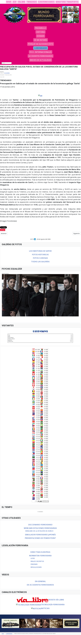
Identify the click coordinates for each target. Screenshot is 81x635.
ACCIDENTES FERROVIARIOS (40, 56)
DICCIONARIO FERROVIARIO (40, 524)
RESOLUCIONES (36, 567)
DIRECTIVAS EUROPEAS (40, 552)
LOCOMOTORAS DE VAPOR (40, 251)
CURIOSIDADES (40, 48)
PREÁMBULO (40, 28)
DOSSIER (40, 36)
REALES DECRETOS (37, 561)
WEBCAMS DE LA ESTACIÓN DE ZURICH (39, 531)
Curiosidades (7, 72)
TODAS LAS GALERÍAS (40, 261)
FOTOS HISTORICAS (40, 254)
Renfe (8, 2)
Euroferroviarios (46, 2)
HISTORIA (40, 32)
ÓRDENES (34, 564)
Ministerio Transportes (67, 2)
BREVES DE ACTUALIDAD (40, 60)
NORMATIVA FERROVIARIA (40, 555)
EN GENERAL (40, 581)
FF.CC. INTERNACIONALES (40, 52)
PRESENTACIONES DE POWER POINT (40, 538)
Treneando (31, 2)
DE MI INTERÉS (40, 40)
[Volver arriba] (78, 632)
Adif (14, 2)
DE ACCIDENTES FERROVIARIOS (40, 585)
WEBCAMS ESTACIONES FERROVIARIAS (40, 528)
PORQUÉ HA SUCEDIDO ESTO (40, 44)
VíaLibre (21, 2)
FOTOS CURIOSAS (40, 258)
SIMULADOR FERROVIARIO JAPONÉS (40, 534)
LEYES (33, 558)
